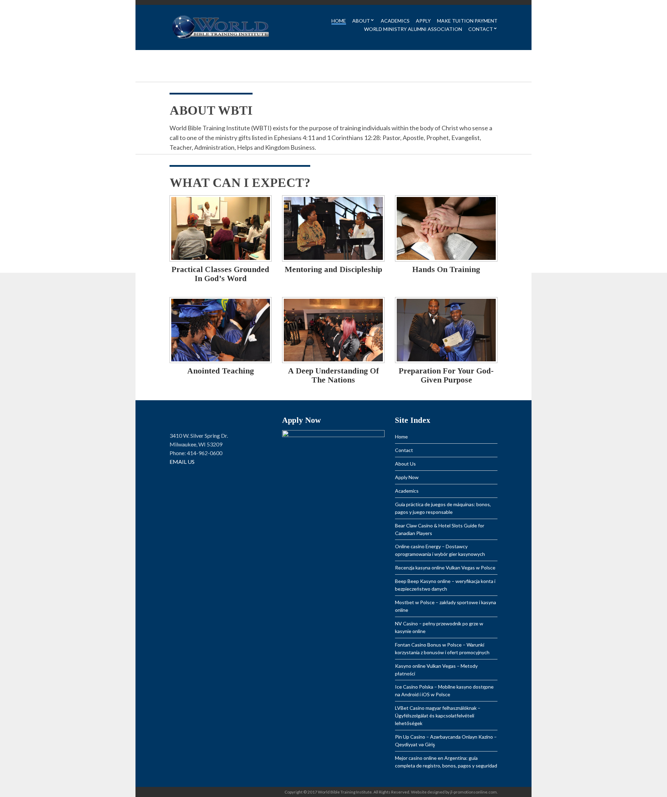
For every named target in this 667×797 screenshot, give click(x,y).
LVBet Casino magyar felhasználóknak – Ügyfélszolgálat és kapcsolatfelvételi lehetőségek (437, 715)
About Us (405, 464)
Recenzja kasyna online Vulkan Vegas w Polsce (445, 567)
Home (338, 21)
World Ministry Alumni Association (413, 29)
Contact (480, 29)
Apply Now (407, 477)
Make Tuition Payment (467, 21)
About (361, 21)
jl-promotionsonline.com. (474, 792)
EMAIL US (182, 461)
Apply (423, 21)
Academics (395, 21)
